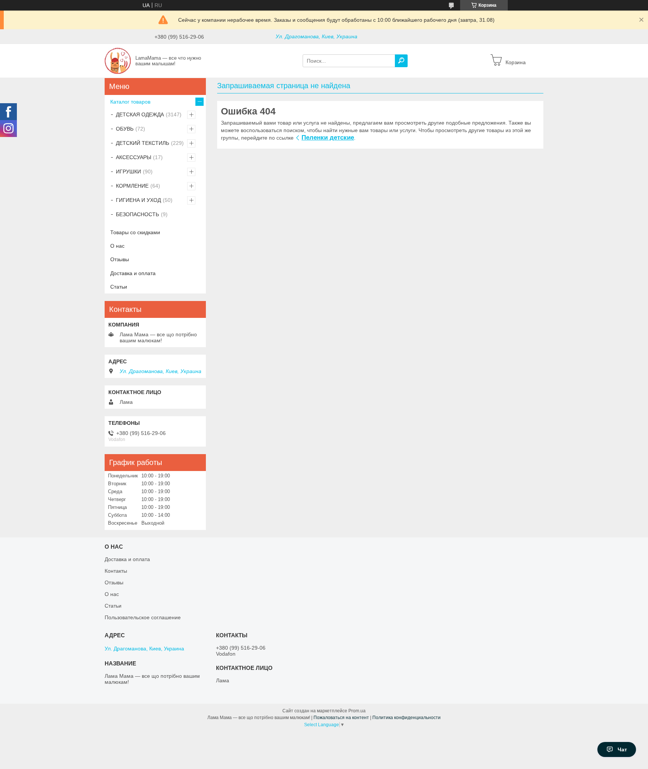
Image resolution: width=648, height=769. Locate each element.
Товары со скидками (135, 232)
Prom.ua (357, 710)
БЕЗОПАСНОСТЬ (137, 214)
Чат (622, 749)
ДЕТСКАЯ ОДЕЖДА (140, 114)
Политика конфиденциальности (406, 717)
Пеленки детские (328, 137)
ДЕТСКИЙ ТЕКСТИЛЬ (142, 143)
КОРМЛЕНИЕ (132, 186)
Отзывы (119, 259)
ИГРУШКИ (128, 172)
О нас (117, 246)
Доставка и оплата (133, 273)
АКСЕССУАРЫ (133, 157)
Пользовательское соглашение (143, 617)
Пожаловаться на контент (341, 717)
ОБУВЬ (125, 129)
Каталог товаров (130, 102)
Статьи (118, 287)
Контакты (116, 571)
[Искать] (401, 60)
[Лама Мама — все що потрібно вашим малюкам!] (118, 60)
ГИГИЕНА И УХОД (138, 200)
